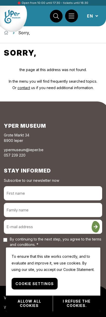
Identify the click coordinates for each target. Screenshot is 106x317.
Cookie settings (34, 283)
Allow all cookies (29, 303)
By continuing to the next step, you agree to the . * (55, 242)
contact (23, 87)
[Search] (56, 16)
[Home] (6, 32)
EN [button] (90, 16)
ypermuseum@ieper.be (23, 150)
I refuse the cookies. (77, 303)
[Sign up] (95, 227)
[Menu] (71, 16)
